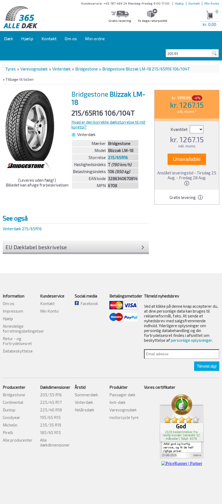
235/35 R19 (50, 424)
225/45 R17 (51, 402)
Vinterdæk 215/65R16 (22, 228)
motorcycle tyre (124, 417)
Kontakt (194, 3)
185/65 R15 (50, 432)
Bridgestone (86, 68)
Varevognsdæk (34, 68)
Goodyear (11, 417)
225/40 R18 (51, 409)
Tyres (10, 68)
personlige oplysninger (191, 340)
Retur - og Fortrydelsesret (17, 341)
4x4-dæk (117, 402)
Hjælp (179, 3)
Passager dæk (122, 394)
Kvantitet (179, 129)
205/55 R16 (51, 394)
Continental (13, 402)
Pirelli (8, 432)
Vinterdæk (61, 68)
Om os (71, 38)
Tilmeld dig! (207, 366)
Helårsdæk (84, 409)
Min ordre (95, 38)
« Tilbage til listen (18, 79)
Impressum (13, 311)
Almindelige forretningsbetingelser (23, 328)
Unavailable (187, 159)
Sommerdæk (86, 394)
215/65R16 (118, 157)
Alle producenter (17, 440)
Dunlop (9, 409)
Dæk (8, 38)
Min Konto (211, 3)
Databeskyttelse (18, 351)
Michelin (10, 424)
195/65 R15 (50, 417)
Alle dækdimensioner (55, 442)
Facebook (88, 303)
